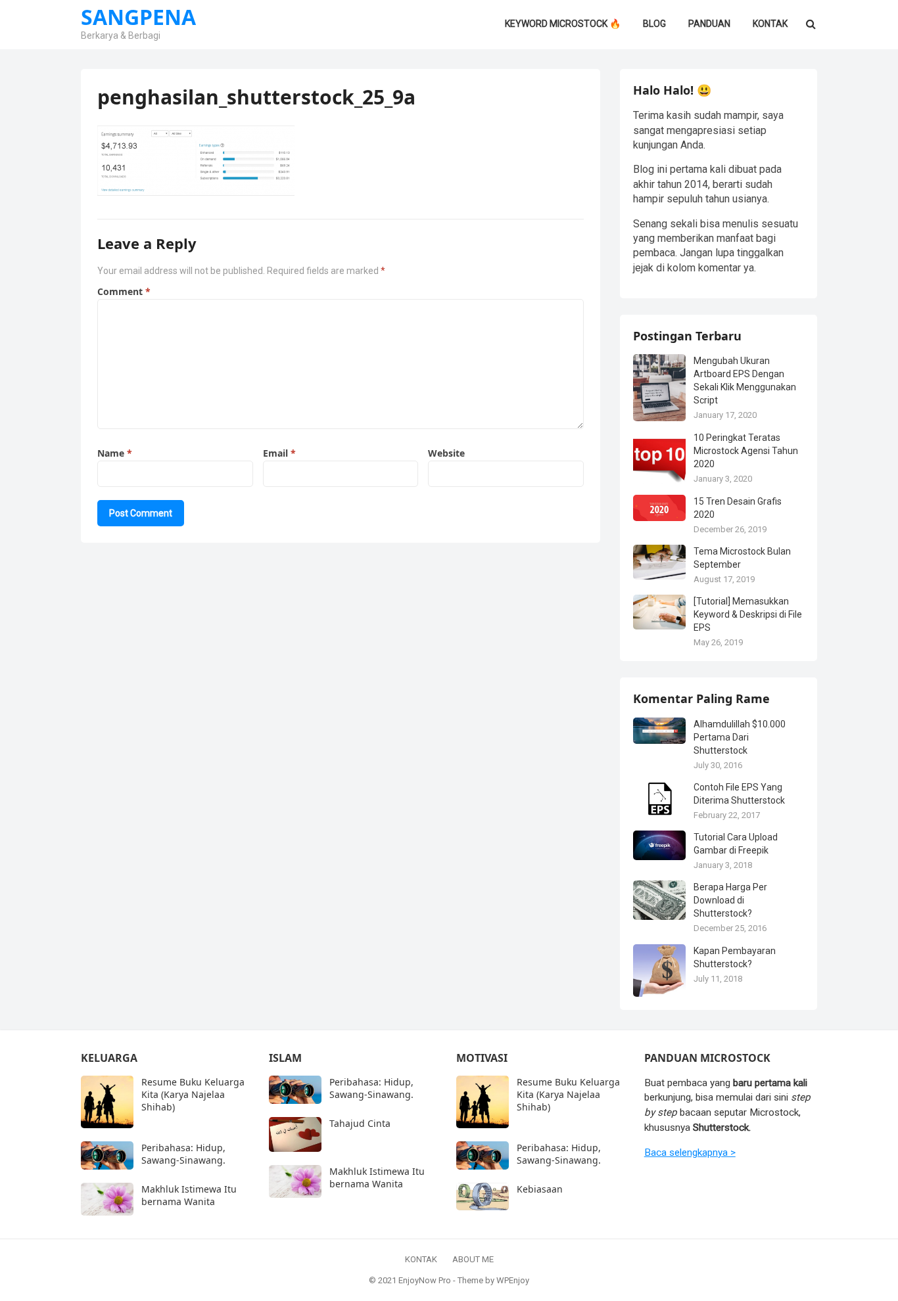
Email (279, 453)
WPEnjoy (512, 1280)
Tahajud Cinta (359, 1123)
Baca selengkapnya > (690, 1152)
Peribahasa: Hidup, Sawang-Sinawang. (183, 1153)
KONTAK (421, 1259)
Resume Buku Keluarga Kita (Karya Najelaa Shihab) (193, 1094)
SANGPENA (138, 17)
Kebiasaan (540, 1189)
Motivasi (482, 1058)
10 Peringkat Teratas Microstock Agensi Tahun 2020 (746, 450)
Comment (124, 291)
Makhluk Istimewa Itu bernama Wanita (189, 1195)
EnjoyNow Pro (424, 1280)
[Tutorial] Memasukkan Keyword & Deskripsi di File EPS (748, 614)
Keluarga (109, 1058)
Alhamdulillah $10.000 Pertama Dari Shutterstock (740, 737)
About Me (473, 1259)
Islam (285, 1058)
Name (114, 453)
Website (446, 453)
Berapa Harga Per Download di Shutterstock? (730, 900)
